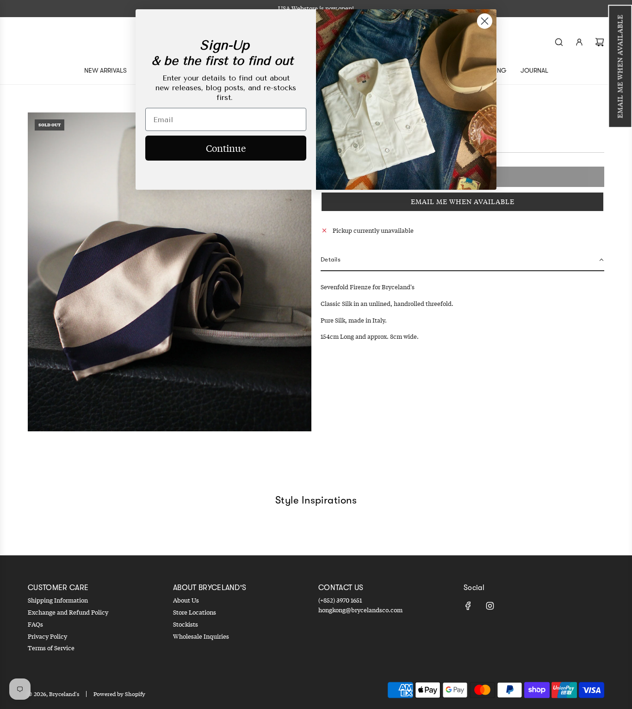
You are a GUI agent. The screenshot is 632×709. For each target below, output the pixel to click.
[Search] (559, 42)
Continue (226, 148)
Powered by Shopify (119, 694)
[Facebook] (468, 606)
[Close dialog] (485, 21)
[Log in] (579, 42)
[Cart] (599, 42)
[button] (620, 66)
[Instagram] (490, 606)
